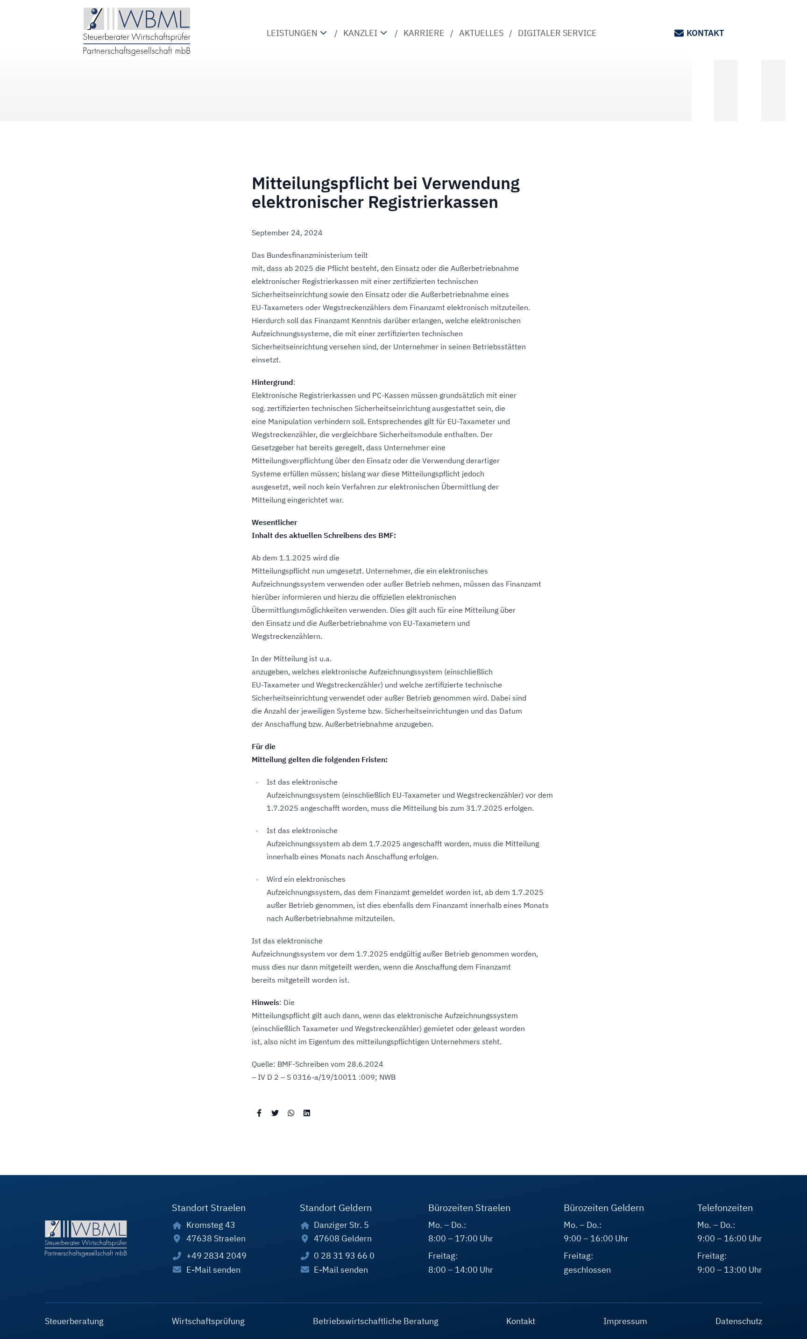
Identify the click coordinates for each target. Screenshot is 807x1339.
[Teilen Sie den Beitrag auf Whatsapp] (291, 1112)
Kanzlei (360, 33)
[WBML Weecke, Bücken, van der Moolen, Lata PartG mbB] (137, 31)
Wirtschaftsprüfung (208, 1321)
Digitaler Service (557, 33)
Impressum (625, 1321)
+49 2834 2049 (216, 1255)
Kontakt (705, 33)
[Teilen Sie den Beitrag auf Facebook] (259, 1112)
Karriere (424, 33)
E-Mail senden (213, 1269)
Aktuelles (481, 33)
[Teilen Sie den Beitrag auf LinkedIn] (306, 1112)
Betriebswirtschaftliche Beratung (376, 1321)
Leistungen (292, 33)
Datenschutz (738, 1321)
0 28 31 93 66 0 (344, 1255)
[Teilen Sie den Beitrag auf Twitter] (275, 1112)
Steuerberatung (74, 1321)
